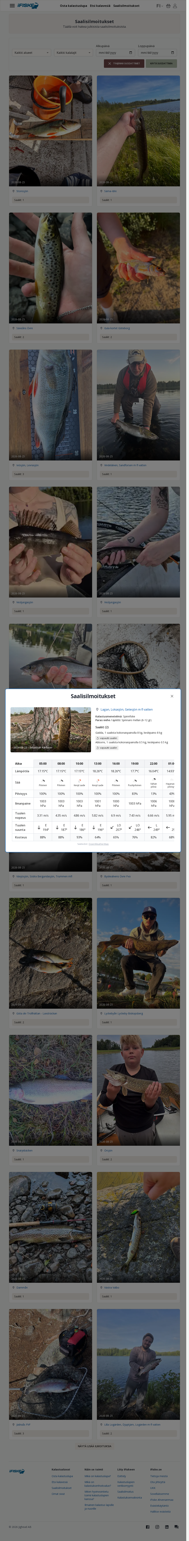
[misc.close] (172, 696)
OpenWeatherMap (99, 844)
